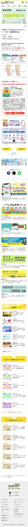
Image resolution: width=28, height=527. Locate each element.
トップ (2, 475)
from (9, 488)
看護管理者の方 (4, 515)
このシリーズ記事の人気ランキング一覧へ (12, 412)
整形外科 (10, 36)
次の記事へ (21, 149)
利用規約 (16, 511)
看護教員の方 (4, 518)
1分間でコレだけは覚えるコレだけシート (10, 38)
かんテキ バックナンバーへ (14, 153)
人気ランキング (8, 6)
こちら (16, 81)
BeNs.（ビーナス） (18, 502)
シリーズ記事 (14, 6)
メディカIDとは (17, 516)
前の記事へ (6, 149)
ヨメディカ (16, 504)
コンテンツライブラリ (19, 507)
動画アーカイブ (19, 6)
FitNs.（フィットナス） (19, 500)
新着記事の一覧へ (6, 351)
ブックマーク (4, 513)
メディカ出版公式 (15, 492)
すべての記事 (2, 6)
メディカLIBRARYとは (25, 6)
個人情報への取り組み (19, 514)
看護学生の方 (4, 520)
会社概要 (16, 509)
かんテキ (4, 36)
